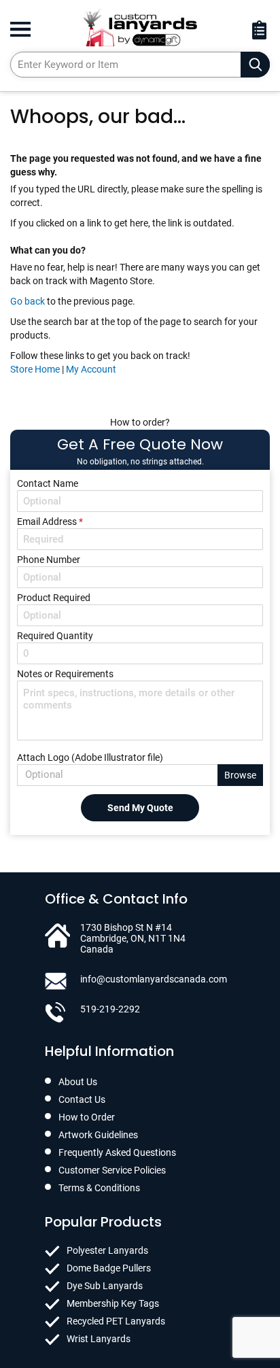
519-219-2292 (110, 1009)
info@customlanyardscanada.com (153, 979)
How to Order (86, 1117)
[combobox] (140, 65)
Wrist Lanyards (98, 1338)
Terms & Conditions (99, 1187)
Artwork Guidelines (98, 1134)
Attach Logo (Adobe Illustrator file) (90, 757)
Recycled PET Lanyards (116, 1321)
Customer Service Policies (112, 1170)
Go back (27, 301)
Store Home (35, 369)
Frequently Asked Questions (117, 1152)
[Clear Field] (255, 65)
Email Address (50, 521)
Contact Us (81, 1099)
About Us (77, 1081)
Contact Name (47, 483)
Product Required (53, 597)
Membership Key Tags (113, 1303)
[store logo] (140, 27)
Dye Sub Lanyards (105, 1285)
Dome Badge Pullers (109, 1268)
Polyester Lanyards (107, 1250)
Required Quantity (55, 635)
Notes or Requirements (65, 673)
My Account (91, 369)
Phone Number (48, 559)
